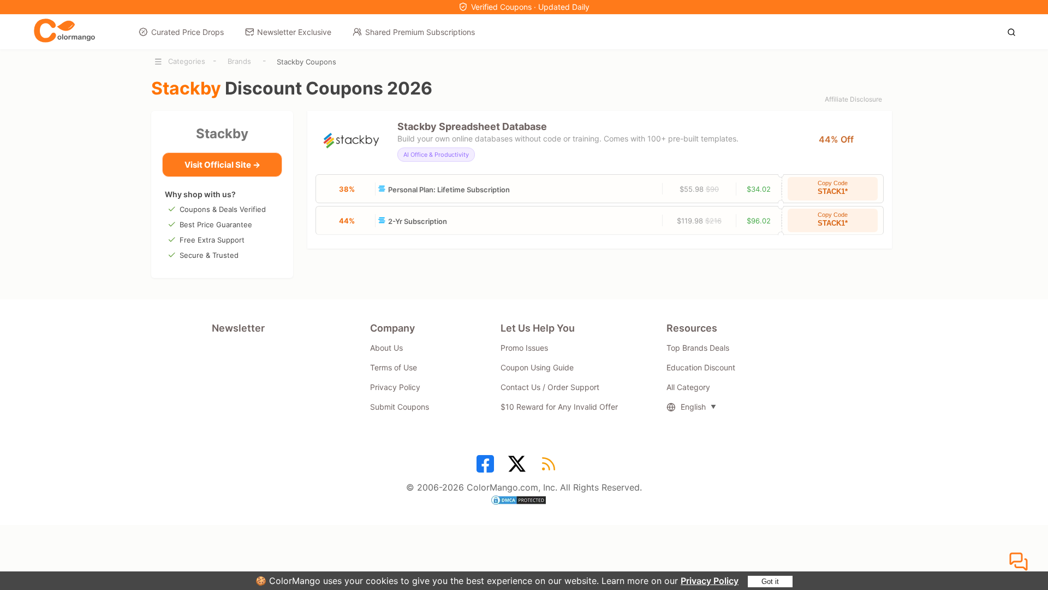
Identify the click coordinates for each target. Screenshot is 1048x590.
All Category (688, 387)
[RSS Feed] (550, 467)
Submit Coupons (399, 406)
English (693, 406)
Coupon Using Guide (537, 367)
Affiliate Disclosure (853, 99)
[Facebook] (487, 467)
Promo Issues (524, 347)
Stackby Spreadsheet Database (472, 126)
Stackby (222, 133)
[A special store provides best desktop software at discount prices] (64, 31)
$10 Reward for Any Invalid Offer (559, 406)
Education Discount (700, 367)
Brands (239, 61)
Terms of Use (393, 367)
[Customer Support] (1020, 562)
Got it (770, 581)
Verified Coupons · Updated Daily (530, 6)
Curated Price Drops (187, 32)
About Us (386, 347)
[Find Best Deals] (1014, 31)
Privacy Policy (710, 580)
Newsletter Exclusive (294, 32)
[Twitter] (518, 467)
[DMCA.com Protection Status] (524, 501)
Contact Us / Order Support (550, 387)
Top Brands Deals (697, 347)
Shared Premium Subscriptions (420, 32)
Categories (186, 61)
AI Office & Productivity (436, 154)
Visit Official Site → (222, 165)
